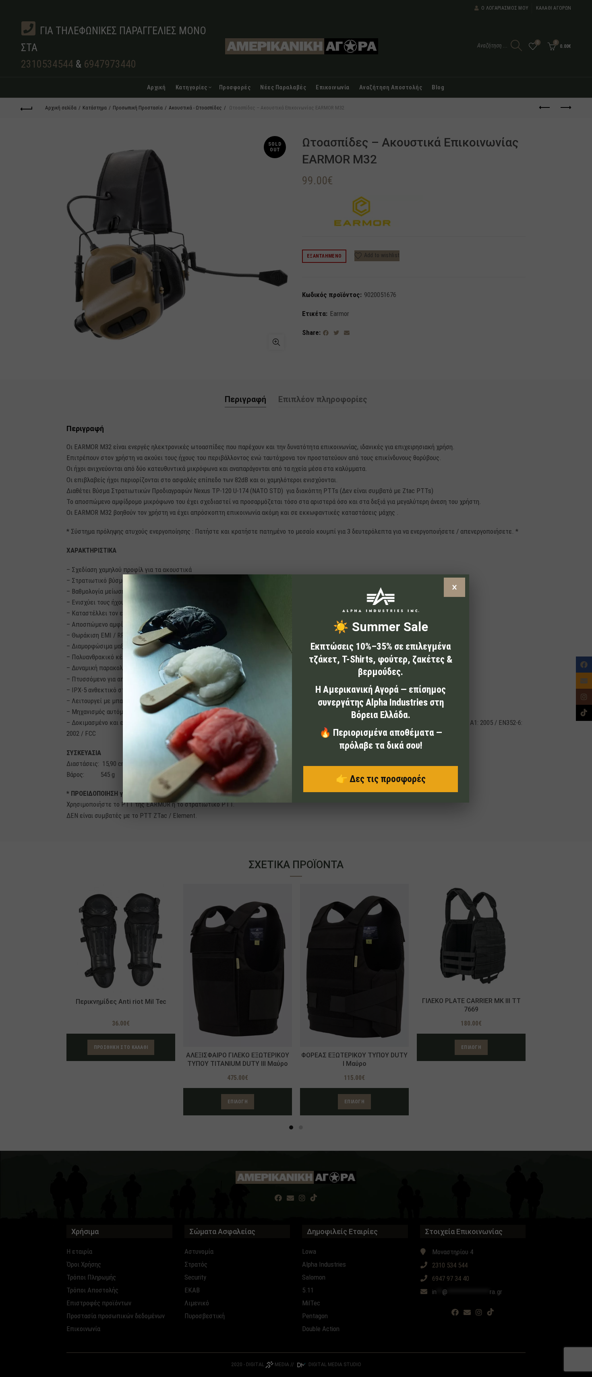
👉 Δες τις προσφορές (381, 778)
